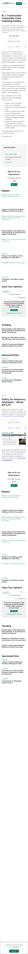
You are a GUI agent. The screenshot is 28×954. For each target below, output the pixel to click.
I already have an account (14, 313)
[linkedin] (11, 47)
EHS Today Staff (14, 35)
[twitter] (14, 47)
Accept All (14, 951)
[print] (25, 47)
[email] (19, 47)
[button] (3, 4)
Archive (4, 11)
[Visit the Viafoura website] (22, 297)
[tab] (6, 291)
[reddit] (16, 47)
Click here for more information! (14, 416)
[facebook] (9, 47)
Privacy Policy (16, 947)
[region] (14, 295)
